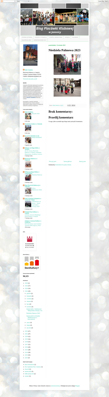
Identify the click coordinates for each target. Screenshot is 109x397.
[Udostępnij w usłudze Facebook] (73, 105)
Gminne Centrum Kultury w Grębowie (33, 221)
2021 (26, 334)
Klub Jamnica (29, 70)
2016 (26, 347)
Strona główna (68, 161)
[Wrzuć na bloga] (70, 105)
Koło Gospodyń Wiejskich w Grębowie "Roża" (33, 199)
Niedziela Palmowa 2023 (33, 313)
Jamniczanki (28, 371)
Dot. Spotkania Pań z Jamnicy (33, 367)
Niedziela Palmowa (37, 175)
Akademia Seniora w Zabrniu (33, 124)
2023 (26, 291)
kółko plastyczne (29, 373)
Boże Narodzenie (29, 364)
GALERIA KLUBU (26, 40)
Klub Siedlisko (29, 112)
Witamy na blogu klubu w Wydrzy (32, 148)
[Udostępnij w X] (71, 105)
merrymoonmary (55, 386)
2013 (26, 355)
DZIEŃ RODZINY (37, 137)
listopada (29, 296)
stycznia (29, 328)
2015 (26, 349)
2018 (26, 341)
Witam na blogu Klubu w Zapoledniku (32, 172)
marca (28, 322)
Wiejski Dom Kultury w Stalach (32, 212)
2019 (26, 339)
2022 (26, 331)
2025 (26, 285)
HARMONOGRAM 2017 (40, 40)
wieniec (27, 376)
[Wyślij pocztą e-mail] (68, 105)
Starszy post (82, 161)
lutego (28, 325)
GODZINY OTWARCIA (41, 37)
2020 (26, 336)
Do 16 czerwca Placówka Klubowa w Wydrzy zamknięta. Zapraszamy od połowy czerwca (33, 152)
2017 (26, 344)
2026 (26, 283)
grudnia (29, 293)
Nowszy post (52, 161)
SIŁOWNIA (75, 37)
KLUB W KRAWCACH (32, 136)
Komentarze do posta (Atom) (63, 164)
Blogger (77, 386)
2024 (26, 288)
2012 (26, 357)
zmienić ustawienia (31, 97)
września (29, 298)
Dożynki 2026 (36, 113)
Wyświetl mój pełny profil (30, 79)
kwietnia (29, 306)
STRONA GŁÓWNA (27, 37)
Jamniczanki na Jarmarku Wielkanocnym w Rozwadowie (33, 317)
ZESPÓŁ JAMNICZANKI (55, 37)
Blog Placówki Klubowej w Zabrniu (32, 186)
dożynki (27, 369)
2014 (26, 352)
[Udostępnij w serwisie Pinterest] (74, 105)
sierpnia (29, 301)
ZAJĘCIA (67, 37)
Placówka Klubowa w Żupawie (31, 159)
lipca (28, 304)
